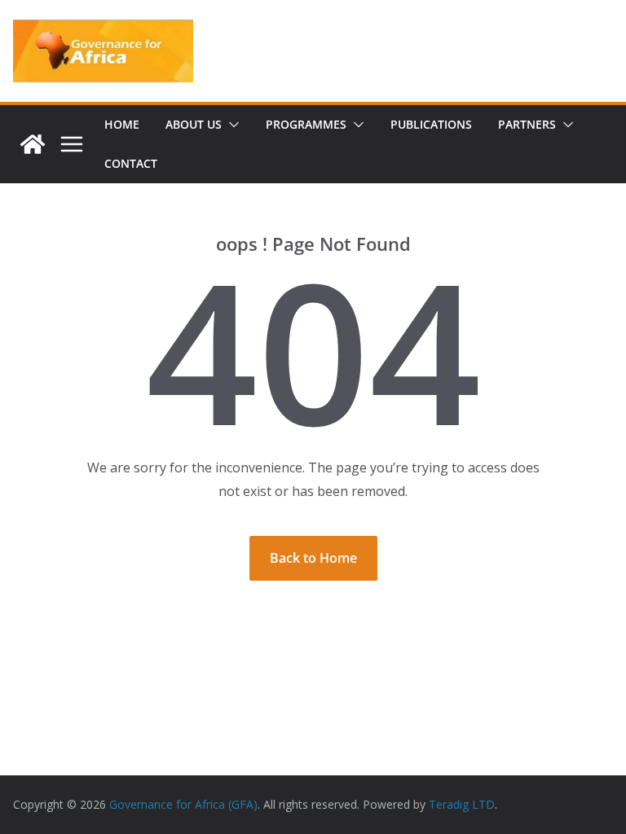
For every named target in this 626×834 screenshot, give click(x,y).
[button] (231, 124)
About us (193, 124)
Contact (130, 163)
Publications (431, 124)
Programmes (306, 124)
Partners (527, 124)
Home (121, 124)
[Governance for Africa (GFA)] (32, 144)
